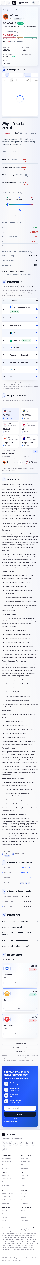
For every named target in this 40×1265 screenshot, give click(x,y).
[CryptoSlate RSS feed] (4, 1148)
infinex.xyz (23, 867)
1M (10, 74)
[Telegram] (26, 883)
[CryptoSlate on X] (4, 1143)
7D (7, 74)
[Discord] (29, 883)
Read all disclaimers (25, 1251)
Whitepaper (24, 873)
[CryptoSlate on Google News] (9, 1143)
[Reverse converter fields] (20, 462)
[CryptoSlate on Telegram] (21, 1143)
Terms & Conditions (32, 1258)
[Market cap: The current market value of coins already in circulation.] (11, 47)
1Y (17, 74)
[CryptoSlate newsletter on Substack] (15, 1143)
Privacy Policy (18, 1230)
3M (14, 74)
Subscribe (20, 1114)
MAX (21, 74)
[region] (20, 339)
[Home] (3, 10)
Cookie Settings (16, 1260)
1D (3, 74)
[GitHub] (23, 883)
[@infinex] (21, 883)
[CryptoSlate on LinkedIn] (27, 1143)
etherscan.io (24, 878)
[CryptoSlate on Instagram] (32, 1143)
